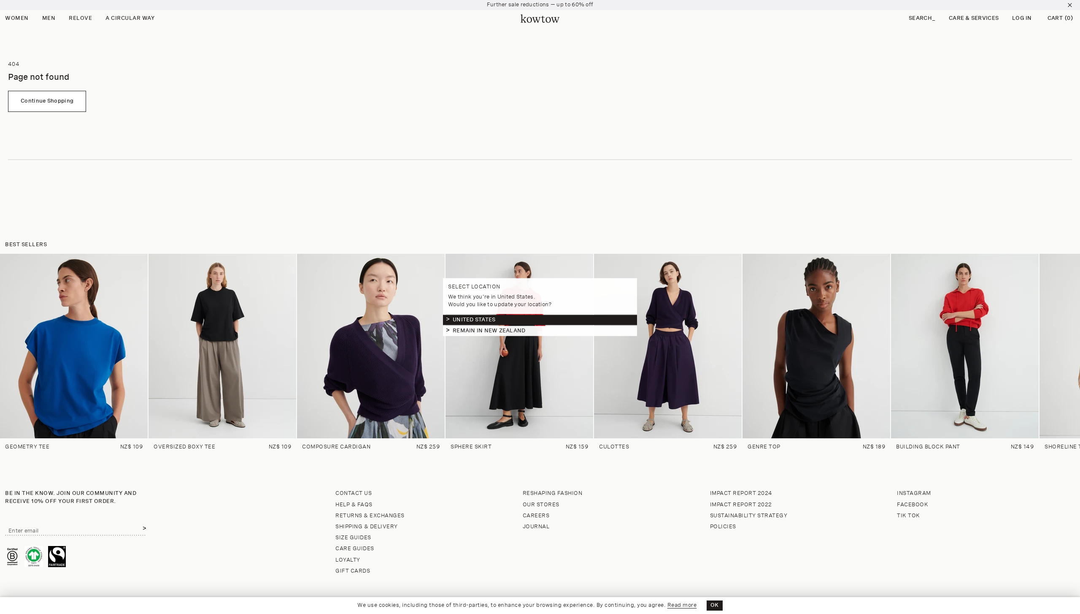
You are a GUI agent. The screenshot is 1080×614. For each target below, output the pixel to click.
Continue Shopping (47, 101)
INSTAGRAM (914, 493)
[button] (922, 18)
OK (714, 605)
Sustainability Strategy (749, 516)
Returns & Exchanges (370, 516)
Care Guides (354, 549)
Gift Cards (352, 571)
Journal (536, 527)
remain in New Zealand (489, 330)
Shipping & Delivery (366, 527)
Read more (682, 605)
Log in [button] (1022, 18)
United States (474, 319)
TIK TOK (908, 516)
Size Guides (353, 538)
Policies (723, 527)
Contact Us (353, 493)
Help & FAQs (354, 505)
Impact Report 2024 (741, 493)
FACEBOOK (912, 505)
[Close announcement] (1070, 5)
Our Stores (541, 505)
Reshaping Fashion (553, 493)
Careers (536, 516)
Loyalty (347, 560)
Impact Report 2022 (741, 505)
